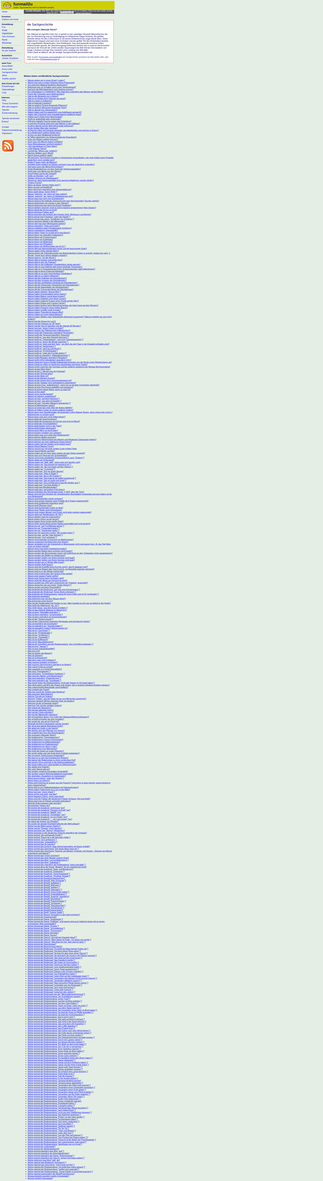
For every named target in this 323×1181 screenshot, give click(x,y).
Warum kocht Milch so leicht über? (43, 430)
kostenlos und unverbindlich (52, 57)
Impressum (7, 133)
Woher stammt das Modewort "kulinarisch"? (47, 1162)
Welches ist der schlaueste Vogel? (43, 703)
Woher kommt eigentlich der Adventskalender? (48, 1153)
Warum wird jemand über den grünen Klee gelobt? (50, 574)
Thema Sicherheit (10, 103)
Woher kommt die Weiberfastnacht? (43, 1149)
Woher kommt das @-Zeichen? (41, 844)
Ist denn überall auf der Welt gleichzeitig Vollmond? (50, 126)
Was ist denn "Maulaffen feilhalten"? (44, 612)
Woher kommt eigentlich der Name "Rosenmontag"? (51, 1156)
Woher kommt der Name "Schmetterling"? (46, 928)
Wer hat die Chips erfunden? (40, 712)
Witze (4, 75)
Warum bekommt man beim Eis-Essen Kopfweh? (49, 205)
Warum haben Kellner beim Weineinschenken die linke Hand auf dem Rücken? (63, 305)
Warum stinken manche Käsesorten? (44, 517)
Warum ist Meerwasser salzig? (41, 405)
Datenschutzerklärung (12, 130)
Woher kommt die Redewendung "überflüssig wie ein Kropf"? (55, 1144)
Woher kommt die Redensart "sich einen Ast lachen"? (51, 987)
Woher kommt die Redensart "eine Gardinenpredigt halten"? (54, 967)
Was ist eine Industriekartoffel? (41, 649)
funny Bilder (7, 66)
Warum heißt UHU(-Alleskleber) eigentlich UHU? (49, 360)
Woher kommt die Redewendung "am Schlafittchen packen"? (55, 996)
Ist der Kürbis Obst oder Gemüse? (43, 128)
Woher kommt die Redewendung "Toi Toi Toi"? (48, 1128)
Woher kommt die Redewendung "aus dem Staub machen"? (54, 1008)
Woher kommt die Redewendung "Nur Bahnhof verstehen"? (54, 1115)
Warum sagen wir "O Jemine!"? (41, 469)
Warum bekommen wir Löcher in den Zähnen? (48, 203)
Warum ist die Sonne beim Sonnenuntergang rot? (50, 380)
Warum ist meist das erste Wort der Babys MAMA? (50, 408)
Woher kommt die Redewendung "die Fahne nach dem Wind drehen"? (59, 1031)
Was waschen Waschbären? (40, 694)
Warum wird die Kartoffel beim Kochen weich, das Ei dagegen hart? (58, 567)
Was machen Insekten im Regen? (43, 662)
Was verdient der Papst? (38, 690)
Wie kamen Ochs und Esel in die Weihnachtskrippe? (51, 762)
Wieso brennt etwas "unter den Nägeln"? (46, 778)
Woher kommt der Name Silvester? (43, 933)
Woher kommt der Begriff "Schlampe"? (45, 903)
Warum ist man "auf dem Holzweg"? (44, 399)
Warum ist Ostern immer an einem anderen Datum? (50, 410)
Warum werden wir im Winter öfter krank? (46, 562)
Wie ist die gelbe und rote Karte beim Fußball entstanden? (54, 753)
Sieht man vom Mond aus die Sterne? (44, 171)
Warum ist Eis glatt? (36, 392)
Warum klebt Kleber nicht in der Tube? (45, 426)
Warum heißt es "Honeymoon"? (42, 346)
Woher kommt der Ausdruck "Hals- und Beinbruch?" (51, 869)
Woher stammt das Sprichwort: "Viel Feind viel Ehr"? (51, 1165)
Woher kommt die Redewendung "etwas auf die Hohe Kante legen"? (58, 1065)
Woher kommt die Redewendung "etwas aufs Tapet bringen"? (55, 1067)
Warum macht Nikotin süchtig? (41, 451)
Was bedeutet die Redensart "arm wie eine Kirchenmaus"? (54, 590)
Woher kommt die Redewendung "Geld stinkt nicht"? (51, 1074)
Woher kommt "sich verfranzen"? (42, 840)
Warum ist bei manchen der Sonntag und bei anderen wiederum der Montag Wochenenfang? (69, 367)
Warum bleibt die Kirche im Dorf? (42, 210)
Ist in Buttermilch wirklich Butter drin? (44, 133)
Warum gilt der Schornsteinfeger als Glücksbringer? (51, 289)
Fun (4, 27)
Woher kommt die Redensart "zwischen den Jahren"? (51, 992)
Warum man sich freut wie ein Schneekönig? (47, 455)
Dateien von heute (10, 19)
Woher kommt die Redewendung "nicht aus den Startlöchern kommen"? (60, 1112)
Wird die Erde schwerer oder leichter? (44, 803)
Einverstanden (66, 13)
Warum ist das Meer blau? (39, 369)
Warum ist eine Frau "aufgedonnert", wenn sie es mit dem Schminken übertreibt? (63, 385)
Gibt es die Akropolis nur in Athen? (43, 96)
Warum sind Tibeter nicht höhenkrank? (45, 510)
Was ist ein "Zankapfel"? (38, 637)
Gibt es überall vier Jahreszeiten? (43, 110)
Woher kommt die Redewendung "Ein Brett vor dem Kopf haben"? (57, 1044)
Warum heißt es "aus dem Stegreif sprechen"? (48, 337)
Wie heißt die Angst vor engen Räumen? (46, 751)
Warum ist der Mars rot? (38, 376)
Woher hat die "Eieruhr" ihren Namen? (45, 828)
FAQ (4, 100)
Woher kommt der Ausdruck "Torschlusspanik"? (49, 874)
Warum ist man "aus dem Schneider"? (44, 401)
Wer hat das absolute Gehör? (41, 710)
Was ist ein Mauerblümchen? (40, 642)
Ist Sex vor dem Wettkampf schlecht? (44, 135)
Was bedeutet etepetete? (39, 596)
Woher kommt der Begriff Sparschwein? (45, 910)
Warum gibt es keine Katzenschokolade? (46, 271)
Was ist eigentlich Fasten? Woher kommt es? (48, 628)
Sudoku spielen (9, 79)
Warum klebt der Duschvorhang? (42, 419)
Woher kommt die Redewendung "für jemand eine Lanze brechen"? (58, 1071)
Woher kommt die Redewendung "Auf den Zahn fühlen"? (53, 1003)
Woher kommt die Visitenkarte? (42, 1147)
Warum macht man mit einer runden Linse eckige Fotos (52, 449)
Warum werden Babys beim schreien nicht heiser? (50, 551)
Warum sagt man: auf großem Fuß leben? (46, 490)
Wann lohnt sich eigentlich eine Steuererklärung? (50, 189)
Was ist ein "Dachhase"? (39, 630)
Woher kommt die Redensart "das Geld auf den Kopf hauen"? (55, 958)
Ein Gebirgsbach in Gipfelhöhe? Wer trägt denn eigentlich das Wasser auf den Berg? (65, 92)
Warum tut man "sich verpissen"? (42, 537)
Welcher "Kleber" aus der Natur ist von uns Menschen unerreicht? (57, 699)
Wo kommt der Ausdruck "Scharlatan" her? (47, 815)
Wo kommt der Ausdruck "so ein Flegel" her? (48, 817)
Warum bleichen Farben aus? (41, 212)
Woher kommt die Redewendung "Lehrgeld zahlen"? (51, 1106)
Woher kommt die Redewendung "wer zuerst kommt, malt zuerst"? (57, 1142)
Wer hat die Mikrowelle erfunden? (43, 715)
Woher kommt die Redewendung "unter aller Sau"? (50, 1133)
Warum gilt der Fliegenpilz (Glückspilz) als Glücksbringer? (53, 285)
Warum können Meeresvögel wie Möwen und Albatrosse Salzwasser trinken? (62, 440)
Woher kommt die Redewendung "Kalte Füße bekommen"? (54, 1099)
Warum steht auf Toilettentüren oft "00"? (45, 515)
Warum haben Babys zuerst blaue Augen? (46, 296)
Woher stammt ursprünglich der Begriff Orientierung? (51, 1174)
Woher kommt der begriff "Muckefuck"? (45, 899)
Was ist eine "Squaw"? (38, 646)
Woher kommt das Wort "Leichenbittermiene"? (48, 860)
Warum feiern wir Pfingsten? (40, 244)
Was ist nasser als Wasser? (40, 653)
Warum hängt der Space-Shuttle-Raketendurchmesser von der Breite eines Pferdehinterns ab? (70, 362)
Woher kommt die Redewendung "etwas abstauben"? (51, 1060)
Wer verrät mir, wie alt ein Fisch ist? (43, 721)
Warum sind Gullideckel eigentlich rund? (46, 503)
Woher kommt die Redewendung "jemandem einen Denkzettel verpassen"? (61, 1087)
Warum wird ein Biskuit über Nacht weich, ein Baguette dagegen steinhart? (61, 569)
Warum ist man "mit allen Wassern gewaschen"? (49, 403)
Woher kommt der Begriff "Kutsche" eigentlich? (48, 896)
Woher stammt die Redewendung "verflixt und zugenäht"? (53, 1169)
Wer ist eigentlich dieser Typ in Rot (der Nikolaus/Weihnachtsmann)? (58, 717)
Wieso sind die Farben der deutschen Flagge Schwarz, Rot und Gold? (59, 799)
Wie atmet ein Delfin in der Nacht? (43, 728)
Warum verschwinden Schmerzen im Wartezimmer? (51, 540)
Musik (4, 40)
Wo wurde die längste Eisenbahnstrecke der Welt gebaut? (53, 824)
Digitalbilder (7, 33)
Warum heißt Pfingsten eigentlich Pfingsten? (47, 358)
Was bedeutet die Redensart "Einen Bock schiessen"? (52, 592)
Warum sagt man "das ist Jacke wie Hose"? (47, 480)
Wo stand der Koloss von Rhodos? (43, 821)
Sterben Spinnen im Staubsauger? (43, 178)
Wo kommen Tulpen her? (39, 806)
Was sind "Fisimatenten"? (39, 671)
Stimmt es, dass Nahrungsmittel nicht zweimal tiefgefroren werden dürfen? (61, 180)
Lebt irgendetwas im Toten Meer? (42, 146)
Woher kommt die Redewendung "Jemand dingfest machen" (55, 1081)
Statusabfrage (8, 89)
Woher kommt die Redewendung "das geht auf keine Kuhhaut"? (56, 1019)
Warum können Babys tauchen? (42, 437)
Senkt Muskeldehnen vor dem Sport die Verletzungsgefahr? (54, 169)
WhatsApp (6, 43)
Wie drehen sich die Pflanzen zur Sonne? (46, 730)
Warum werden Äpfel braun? (40, 565)
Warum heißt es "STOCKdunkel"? (43, 351)
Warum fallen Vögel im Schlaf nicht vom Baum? (49, 233)
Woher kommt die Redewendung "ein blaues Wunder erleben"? (56, 1042)
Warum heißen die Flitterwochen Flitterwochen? (49, 330)
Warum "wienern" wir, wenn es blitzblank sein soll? (50, 196)
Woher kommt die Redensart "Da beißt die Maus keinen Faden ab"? (58, 949)
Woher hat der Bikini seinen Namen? (44, 826)
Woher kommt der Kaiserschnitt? (42, 917)
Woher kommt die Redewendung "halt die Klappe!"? (51, 1076)
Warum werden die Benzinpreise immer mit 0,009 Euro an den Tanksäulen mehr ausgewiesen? (70, 553)
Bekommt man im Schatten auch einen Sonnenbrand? (52, 87)
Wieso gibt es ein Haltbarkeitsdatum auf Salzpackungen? (53, 787)
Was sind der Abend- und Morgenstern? (45, 676)
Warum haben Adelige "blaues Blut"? (44, 292)
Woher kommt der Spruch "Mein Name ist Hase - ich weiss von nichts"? (59, 940)
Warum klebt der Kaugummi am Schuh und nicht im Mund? (54, 421)
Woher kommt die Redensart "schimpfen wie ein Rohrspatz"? (55, 985)
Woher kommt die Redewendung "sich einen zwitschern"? (53, 1122)
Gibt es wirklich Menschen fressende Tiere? (47, 108)
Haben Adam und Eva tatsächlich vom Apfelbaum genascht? (55, 112)
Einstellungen (8, 86)
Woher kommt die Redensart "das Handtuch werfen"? (51, 960)
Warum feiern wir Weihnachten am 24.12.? (46, 246)
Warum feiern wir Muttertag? (40, 242)
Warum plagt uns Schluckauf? (41, 460)
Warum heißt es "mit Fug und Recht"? (44, 349)
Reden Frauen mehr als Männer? (42, 162)
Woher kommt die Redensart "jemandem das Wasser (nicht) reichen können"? (62, 978)
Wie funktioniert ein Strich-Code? (42, 746)
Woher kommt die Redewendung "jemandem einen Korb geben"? (57, 1090)
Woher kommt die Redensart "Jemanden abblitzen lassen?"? (55, 981)
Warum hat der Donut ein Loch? (42, 321)
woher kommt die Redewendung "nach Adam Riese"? (52, 1110)
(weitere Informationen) (83, 13)
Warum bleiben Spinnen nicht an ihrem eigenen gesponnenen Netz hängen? (62, 208)
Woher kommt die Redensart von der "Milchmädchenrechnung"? (56, 994)
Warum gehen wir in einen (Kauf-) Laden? (46, 80)
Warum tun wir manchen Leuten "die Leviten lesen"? (51, 533)
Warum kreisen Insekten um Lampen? (44, 433)
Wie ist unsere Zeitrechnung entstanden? (46, 755)
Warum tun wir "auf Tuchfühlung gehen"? (46, 526)
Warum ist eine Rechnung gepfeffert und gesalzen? (50, 387)
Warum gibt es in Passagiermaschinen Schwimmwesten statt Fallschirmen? (61, 269)
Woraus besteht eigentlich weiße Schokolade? (48, 1176)
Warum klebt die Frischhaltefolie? (42, 424)
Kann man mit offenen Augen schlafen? (45, 142)
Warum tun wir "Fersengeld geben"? (44, 528)
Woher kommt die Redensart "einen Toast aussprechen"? (53, 969)
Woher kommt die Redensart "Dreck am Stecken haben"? (53, 965)
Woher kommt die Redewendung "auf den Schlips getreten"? (55, 1001)
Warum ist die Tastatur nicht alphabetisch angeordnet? (52, 383)
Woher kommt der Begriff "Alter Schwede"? (47, 881)
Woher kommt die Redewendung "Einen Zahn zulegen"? (53, 1056)
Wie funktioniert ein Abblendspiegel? (44, 742)
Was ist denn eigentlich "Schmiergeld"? (45, 615)
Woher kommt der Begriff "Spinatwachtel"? (47, 906)
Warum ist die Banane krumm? (41, 378)
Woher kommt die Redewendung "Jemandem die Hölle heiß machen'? (59, 1085)
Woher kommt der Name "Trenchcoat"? (45, 931)
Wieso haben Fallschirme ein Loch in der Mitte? (49, 790)
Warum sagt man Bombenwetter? (42, 487)
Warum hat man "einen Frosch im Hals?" (46, 328)
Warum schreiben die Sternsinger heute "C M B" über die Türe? (56, 492)
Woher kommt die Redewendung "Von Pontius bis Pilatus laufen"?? (58, 1137)
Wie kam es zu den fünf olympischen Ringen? (48, 758)
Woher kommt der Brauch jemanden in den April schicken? (54, 915)
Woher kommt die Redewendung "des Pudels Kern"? (51, 1028)
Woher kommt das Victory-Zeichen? (44, 856)
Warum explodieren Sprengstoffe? (43, 230)
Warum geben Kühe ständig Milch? (43, 251)
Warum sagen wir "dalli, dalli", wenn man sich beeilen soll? (54, 462)
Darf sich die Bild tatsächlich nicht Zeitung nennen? (51, 89)
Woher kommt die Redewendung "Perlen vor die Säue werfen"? (56, 1117)
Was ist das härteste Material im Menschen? (47, 610)
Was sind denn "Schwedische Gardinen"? (46, 674)
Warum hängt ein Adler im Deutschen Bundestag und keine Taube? (58, 364)
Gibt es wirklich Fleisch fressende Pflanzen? (47, 105)
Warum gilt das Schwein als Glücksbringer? (47, 280)
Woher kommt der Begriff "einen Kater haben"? (48, 892)
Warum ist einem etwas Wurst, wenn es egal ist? (49, 389)
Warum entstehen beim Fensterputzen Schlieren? (50, 228)
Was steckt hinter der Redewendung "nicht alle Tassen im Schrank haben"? (61, 683)
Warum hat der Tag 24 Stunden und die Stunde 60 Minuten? (54, 326)
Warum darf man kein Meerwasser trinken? (47, 224)
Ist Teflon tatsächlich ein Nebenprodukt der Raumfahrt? (52, 137)
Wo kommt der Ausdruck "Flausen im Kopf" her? (49, 810)
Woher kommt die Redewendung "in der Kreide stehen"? (53, 1078)
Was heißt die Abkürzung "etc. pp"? (43, 605)
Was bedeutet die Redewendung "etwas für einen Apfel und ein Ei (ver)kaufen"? (63, 594)
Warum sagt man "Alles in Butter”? (43, 474)
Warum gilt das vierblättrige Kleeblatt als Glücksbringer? (53, 283)
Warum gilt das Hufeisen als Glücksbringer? (47, 278)
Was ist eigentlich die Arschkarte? (43, 624)
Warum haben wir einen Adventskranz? (45, 314)
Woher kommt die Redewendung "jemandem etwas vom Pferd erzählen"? (60, 1092)
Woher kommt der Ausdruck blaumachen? (46, 878)
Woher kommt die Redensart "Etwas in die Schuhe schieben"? (55, 971)
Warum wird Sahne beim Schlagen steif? (46, 578)
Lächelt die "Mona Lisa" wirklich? (42, 151)
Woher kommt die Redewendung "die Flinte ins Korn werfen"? (55, 1035)
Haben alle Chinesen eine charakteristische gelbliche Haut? (54, 114)
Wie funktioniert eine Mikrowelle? (42, 749)
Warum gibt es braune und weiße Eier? (45, 260)
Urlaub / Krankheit (10, 58)
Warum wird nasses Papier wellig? (43, 576)
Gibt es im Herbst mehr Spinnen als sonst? (47, 99)
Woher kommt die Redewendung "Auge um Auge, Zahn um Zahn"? (58, 1006)
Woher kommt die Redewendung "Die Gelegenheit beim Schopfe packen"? (61, 1037)
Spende (5, 110)
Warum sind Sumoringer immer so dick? (45, 508)
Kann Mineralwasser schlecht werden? (45, 144)
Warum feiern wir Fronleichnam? (42, 237)
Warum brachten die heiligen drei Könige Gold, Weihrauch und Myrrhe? (59, 214)
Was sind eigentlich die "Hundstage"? (44, 680)
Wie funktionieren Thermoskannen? (44, 737)
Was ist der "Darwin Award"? (40, 619)
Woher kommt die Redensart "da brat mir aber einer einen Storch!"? (58, 953)
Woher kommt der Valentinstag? (42, 944)
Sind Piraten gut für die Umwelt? (42, 174)
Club (4, 93)
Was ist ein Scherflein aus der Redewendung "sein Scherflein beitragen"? (60, 644)
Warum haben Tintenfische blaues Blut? (45, 312)
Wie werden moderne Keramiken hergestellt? (48, 771)
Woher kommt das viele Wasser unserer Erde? (48, 858)
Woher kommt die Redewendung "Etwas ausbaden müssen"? (55, 1069)
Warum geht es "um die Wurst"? (42, 258)
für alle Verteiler (9, 51)
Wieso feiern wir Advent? (39, 781)
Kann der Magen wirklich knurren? (43, 139)
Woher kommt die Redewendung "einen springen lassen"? (54, 1053)
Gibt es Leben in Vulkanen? (40, 101)
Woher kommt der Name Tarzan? (42, 935)
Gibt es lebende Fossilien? (40, 103)
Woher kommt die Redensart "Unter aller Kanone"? (50, 990)
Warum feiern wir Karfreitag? (40, 239)
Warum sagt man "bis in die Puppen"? (44, 476)
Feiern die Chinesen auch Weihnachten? (46, 94)
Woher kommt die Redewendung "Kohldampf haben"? (52, 1103)
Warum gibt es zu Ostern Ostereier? (43, 276)
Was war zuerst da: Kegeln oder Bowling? (46, 692)
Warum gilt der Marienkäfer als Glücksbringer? (48, 287)
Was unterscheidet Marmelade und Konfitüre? (48, 687)
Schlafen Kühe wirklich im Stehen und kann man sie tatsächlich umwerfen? (61, 164)
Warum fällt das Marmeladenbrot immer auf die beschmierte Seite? (57, 249)
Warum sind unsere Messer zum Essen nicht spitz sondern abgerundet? (60, 512)
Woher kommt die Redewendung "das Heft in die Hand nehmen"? (57, 1021)
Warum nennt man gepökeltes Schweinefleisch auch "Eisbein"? (56, 458)
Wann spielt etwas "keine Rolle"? (42, 192)
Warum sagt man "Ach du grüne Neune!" (46, 471)
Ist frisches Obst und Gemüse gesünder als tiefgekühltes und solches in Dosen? (63, 130)
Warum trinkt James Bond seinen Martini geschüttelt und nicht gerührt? (59, 524)
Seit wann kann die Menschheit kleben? (45, 167)
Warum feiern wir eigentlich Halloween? (45, 235)
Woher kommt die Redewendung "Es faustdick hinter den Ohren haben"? (60, 1058)
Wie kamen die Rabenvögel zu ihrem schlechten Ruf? (52, 760)
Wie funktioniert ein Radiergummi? (43, 744)
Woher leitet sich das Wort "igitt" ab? (44, 1160)
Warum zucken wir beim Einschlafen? (44, 587)
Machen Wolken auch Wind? (40, 153)
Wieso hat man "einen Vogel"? (41, 792)
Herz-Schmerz (8, 36)
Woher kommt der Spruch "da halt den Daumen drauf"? (52, 937)
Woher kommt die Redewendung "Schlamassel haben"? (53, 1119)
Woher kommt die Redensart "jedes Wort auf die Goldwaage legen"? (58, 976)
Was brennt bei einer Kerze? (40, 601)
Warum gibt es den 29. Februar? (42, 262)
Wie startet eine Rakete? (39, 767)
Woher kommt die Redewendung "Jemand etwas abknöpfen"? (55, 1083)
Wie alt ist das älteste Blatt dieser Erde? (45, 726)
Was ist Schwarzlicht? (37, 658)
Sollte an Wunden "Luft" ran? (40, 176)
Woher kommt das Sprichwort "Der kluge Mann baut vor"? (53, 849)
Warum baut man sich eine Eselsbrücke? (46, 199)
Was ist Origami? (35, 655)
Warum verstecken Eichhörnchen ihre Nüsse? (48, 542)
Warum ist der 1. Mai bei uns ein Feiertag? (46, 371)
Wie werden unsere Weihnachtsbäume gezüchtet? (50, 774)
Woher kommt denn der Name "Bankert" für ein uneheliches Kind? (57, 867)
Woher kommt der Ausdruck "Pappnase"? (46, 871)
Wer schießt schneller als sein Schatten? (46, 719)
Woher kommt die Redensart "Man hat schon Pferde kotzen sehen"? (58, 983)
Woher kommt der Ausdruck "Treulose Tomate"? (49, 876)
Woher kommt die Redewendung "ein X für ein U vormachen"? (55, 1046)
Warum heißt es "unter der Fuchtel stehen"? (47, 353)
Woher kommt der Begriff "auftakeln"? (44, 883)
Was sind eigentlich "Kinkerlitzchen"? (44, 678)
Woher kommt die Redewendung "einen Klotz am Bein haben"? (56, 1051)
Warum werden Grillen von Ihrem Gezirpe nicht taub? (51, 560)
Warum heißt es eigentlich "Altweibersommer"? (49, 355)
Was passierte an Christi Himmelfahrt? (45, 669)
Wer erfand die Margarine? (39, 708)
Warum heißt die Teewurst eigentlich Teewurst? (49, 335)
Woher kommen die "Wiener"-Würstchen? (46, 831)
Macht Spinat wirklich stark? (40, 155)
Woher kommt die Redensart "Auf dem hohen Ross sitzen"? (54, 951)
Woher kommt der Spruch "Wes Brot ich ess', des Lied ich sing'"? (56, 942)
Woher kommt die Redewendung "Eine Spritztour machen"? (54, 1049)
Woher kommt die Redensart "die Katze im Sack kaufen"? (53, 962)
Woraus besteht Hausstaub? (40, 1178)
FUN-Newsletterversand (48, 59)
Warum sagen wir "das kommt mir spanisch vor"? (49, 465)
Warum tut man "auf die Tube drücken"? (45, 535)
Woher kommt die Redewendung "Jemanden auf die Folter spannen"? (59, 1094)
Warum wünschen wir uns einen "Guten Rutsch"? (50, 585)
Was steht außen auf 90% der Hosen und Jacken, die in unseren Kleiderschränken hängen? (69, 685)
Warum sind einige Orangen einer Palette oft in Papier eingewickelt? (58, 501)
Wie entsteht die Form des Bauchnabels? (46, 733)
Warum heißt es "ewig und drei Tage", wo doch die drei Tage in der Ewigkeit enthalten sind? (68, 344)
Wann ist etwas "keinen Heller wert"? (44, 185)
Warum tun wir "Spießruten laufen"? (44, 530)
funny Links (7, 69)
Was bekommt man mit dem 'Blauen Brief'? (47, 599)
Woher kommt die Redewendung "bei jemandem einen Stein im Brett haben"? (62, 1010)
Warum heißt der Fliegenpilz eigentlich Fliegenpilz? (51, 333)
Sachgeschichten (10, 72)
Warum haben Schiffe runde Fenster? (44, 310)
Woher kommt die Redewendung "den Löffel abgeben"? (52, 1026)
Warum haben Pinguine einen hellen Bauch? (48, 308)
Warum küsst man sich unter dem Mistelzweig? (48, 435)
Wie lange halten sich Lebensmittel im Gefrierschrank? (52, 765)
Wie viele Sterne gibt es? (39, 769)
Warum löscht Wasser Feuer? (41, 446)
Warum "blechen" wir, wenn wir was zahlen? (47, 194)
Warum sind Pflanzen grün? (40, 505)
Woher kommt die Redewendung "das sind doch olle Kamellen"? (57, 1024)
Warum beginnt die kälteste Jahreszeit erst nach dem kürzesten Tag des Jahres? (63, 201)
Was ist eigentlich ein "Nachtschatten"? (45, 626)
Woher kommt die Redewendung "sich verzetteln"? (50, 1124)
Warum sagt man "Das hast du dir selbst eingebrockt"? (52, 478)
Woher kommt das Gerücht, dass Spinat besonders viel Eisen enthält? (59, 846)
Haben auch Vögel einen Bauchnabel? (45, 117)
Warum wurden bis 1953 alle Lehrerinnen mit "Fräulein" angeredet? (58, 583)
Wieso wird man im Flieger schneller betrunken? (49, 801)
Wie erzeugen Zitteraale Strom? (42, 735)
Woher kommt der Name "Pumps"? (43, 926)
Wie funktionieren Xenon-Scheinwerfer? (45, 740)
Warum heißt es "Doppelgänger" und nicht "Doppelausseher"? (55, 339)
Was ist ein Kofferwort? (38, 640)
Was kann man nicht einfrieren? (42, 660)
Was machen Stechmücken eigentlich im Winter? (49, 665)
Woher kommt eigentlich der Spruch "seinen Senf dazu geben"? (56, 1158)
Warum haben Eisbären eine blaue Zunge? (47, 299)
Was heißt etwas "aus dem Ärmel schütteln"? (48, 608)
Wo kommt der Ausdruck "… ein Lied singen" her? (50, 819)
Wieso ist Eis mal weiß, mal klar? (42, 794)
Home (4, 12)
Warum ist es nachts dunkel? (40, 394)
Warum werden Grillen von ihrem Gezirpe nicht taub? (51, 558)
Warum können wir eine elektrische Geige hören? (50, 442)
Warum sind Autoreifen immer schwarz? (45, 499)
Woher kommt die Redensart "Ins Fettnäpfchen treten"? (52, 974)
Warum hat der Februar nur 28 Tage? (44, 324)
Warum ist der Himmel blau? (40, 374)
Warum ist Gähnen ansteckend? (42, 396)
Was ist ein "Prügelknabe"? (40, 633)
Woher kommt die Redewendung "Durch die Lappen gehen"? (55, 1040)
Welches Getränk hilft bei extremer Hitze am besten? (51, 701)
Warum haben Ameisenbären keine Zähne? (47, 294)
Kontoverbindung (9, 113)
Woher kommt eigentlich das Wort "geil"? (46, 1151)
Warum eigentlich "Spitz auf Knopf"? (44, 226)
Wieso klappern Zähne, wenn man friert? (46, 796)
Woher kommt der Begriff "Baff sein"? (44, 885)
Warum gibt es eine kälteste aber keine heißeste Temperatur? (55, 267)
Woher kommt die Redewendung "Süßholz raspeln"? (51, 1126)
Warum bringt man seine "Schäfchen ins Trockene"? (51, 219)
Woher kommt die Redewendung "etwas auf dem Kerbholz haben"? (58, 1062)
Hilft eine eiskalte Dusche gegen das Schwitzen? (49, 121)
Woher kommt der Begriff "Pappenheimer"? (47, 901)
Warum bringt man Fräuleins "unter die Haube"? (49, 217)
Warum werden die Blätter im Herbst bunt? (46, 555)
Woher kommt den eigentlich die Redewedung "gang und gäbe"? (57, 865)
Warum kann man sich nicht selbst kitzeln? (46, 417)
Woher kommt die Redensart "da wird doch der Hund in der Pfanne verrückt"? (62, 956)
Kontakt (5, 127)
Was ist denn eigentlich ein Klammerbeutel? (47, 617)
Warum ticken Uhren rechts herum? (43, 519)
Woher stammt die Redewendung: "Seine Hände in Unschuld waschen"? (60, 1172)
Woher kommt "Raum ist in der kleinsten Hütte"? (49, 837)
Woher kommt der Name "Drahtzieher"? (45, 919)
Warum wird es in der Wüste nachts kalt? (46, 571)
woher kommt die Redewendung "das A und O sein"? (51, 1017)
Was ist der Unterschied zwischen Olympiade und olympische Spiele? (59, 621)
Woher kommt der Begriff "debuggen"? (45, 890)
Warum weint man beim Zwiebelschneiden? (47, 549)
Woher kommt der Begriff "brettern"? (44, 887)
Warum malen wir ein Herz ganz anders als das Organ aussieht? (56, 453)
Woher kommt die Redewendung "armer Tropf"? (49, 999)
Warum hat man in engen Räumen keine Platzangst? (51, 83)
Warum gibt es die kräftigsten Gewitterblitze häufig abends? (54, 264)
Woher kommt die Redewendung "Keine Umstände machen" (55, 1101)
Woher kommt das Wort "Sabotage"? (44, 862)
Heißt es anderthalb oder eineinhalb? (44, 119)
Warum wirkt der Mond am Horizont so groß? (47, 580)
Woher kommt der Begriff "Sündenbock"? (46, 908)
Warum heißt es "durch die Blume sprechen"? (48, 342)
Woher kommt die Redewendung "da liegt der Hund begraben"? (56, 1015)
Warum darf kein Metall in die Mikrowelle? (46, 221)
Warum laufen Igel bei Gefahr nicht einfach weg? (49, 444)
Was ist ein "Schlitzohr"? (38, 635)
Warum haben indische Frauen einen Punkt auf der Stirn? (53, 301)
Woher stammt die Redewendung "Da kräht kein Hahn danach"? (56, 1167)
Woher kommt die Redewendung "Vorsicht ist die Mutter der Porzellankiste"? (62, 1140)
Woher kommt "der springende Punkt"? (45, 835)
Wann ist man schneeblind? (40, 187)
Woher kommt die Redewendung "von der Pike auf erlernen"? (55, 1135)
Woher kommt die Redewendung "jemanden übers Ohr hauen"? (56, 1096)
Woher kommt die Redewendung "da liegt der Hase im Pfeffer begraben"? (60, 1012)
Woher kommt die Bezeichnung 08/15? (45, 946)
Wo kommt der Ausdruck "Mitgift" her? (44, 812)
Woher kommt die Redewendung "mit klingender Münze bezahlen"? (58, 1108)
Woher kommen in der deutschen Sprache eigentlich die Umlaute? (57, 833)
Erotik (4, 30)
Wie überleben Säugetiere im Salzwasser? (47, 776)
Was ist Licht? (34, 651)
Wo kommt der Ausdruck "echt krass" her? (46, 808)
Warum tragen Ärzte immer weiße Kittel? (46, 521)
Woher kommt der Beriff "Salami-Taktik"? (46, 912)
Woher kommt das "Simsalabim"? (43, 842)
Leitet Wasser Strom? (37, 149)
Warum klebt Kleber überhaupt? (42, 428)
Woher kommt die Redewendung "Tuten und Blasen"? (52, 1131)
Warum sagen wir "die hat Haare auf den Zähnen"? (50, 467)
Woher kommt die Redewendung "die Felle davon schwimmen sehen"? (59, 1033)
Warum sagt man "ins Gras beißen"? (44, 485)
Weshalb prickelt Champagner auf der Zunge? (48, 724)
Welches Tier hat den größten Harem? (45, 705)
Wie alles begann (10, 107)
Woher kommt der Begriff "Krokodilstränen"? (47, 894)
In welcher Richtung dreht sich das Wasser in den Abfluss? (54, 124)
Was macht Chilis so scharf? (40, 667)
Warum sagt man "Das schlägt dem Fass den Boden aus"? (54, 483)
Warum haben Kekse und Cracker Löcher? (47, 303)
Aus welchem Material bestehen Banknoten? (48, 85)
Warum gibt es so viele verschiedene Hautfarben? (50, 274)
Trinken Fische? (35, 183)
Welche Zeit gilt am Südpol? (40, 696)
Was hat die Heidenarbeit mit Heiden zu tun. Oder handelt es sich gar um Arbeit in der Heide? (69, 603)
